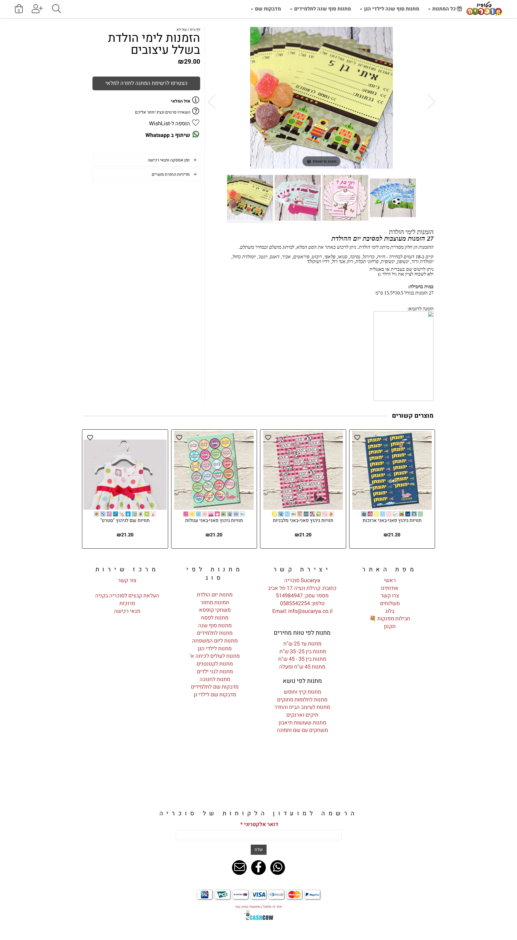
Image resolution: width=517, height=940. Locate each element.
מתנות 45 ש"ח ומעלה (302, 667)
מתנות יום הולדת (214, 595)
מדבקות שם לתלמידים (214, 687)
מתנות (318, 723)
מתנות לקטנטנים (215, 664)
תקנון (390, 626)
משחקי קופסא (215, 610)
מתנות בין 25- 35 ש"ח (302, 652)
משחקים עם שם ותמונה (302, 730)
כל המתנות (444, 9)
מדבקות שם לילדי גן (215, 695)
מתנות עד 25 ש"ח (302, 644)
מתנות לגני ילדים (215, 672)
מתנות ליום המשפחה (215, 641)
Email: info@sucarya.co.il (302, 611)
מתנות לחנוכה (215, 679)
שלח (259, 849)
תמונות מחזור (214, 603)
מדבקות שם (267, 9)
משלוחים (390, 603)
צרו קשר (390, 596)
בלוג (389, 611)
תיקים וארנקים (302, 715)
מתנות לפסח (214, 618)
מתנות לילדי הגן (215, 649)
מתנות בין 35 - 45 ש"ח (302, 659)
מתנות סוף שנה (215, 626)
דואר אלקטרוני (259, 824)
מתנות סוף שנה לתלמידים (322, 9)
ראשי (390, 580)
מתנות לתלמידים (214, 633)
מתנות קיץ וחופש (302, 692)
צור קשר (127, 580)
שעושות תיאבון (295, 723)
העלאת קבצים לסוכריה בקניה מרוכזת (127, 600)
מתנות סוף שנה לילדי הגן (391, 9)
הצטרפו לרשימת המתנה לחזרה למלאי (146, 83)
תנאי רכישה (127, 611)
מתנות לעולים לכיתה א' (215, 656)
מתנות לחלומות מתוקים (302, 700)
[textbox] (302, 569)
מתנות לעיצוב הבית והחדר (302, 707)
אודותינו (390, 588)
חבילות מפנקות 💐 (389, 619)
